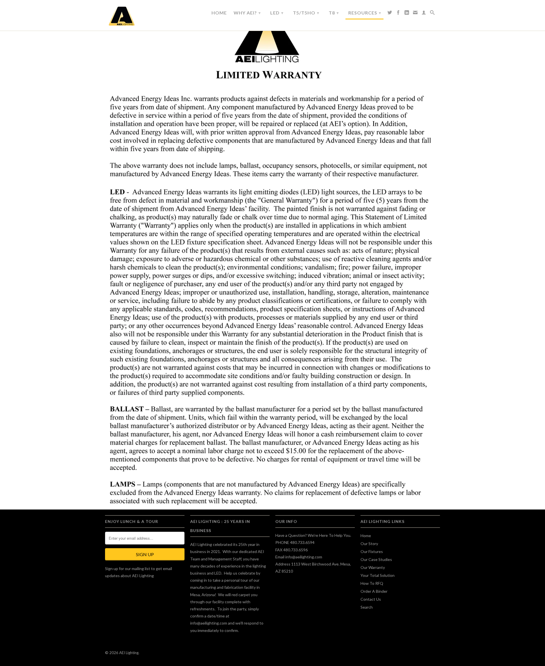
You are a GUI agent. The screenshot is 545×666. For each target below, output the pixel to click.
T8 (334, 12)
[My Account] (424, 14)
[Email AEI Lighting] (415, 14)
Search (366, 607)
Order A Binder (373, 591)
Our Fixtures (371, 551)
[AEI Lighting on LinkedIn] (406, 14)
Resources (364, 12)
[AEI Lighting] (145, 16)
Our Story (369, 543)
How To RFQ (371, 583)
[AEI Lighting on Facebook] (398, 14)
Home (219, 12)
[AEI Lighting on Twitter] (389, 14)
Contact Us (370, 599)
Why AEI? (247, 12)
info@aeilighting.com (208, 623)
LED (277, 12)
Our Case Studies (376, 559)
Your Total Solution (377, 575)
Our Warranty (372, 567)
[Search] (432, 14)
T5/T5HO (306, 12)
